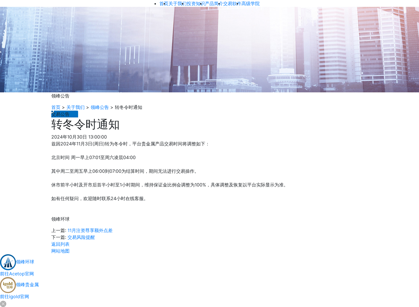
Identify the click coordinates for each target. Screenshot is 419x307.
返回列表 (60, 244)
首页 (55, 107)
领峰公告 (100, 107)
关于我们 (75, 107)
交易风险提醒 (81, 237)
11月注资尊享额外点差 (90, 230)
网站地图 (60, 251)
